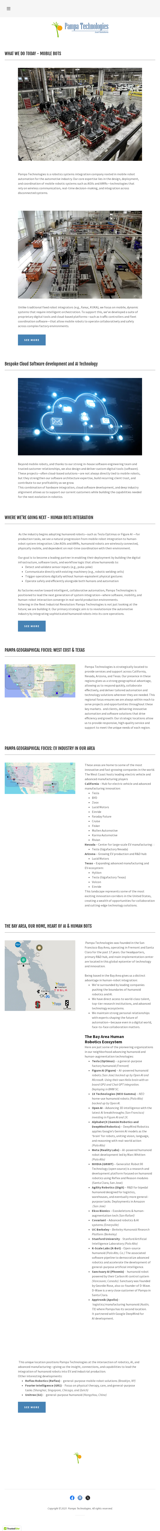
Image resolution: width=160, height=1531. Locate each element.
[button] (8, 8)
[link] (80, 29)
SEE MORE (31, 340)
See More (31, 626)
